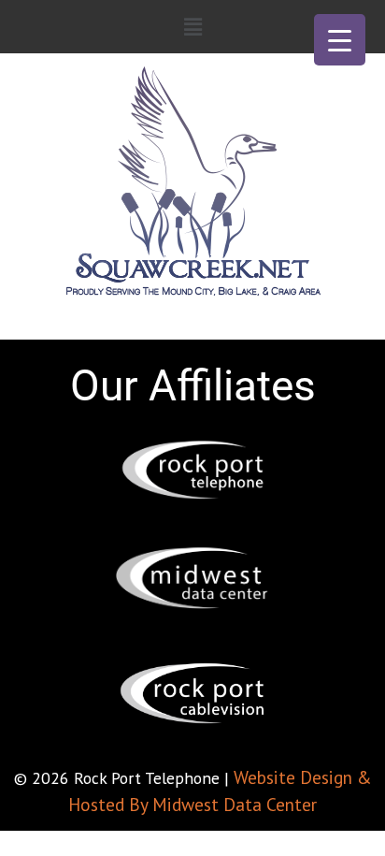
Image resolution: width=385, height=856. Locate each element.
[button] (192, 26)
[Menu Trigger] (339, 39)
